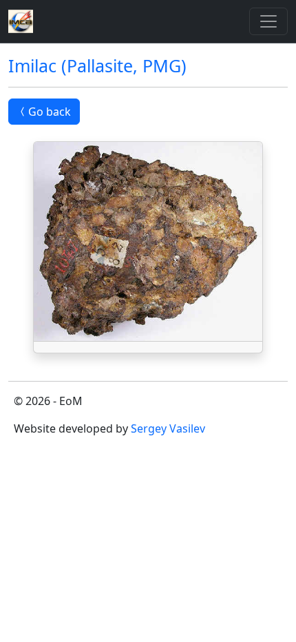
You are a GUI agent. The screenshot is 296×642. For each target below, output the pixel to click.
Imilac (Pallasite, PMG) (97, 65)
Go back (49, 111)
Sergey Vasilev (168, 428)
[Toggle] (268, 21)
